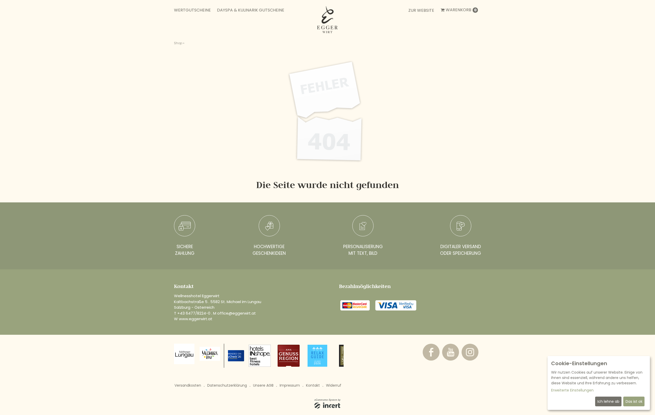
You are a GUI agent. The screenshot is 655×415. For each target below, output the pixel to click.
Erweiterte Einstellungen (572, 390)
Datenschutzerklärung (227, 385)
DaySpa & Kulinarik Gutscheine (250, 10)
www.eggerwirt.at (195, 318)
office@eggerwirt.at (236, 313)
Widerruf (333, 385)
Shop (178, 43)
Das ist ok (634, 401)
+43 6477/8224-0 (193, 313)
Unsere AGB (263, 385)
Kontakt (313, 385)
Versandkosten (187, 385)
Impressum (290, 385)
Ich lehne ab (608, 401)
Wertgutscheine (192, 10)
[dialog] (599, 383)
